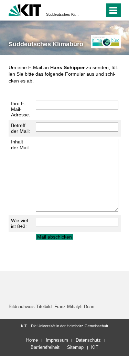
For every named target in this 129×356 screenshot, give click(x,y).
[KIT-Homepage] (25, 9)
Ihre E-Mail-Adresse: (20, 109)
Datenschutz (88, 340)
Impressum (57, 340)
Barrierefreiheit (45, 347)
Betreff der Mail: (20, 128)
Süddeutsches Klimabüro (62, 14)
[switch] (87, 10)
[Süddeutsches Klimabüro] (106, 41)
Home (32, 340)
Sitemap (75, 347)
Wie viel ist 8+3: (19, 223)
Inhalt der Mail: (20, 144)
